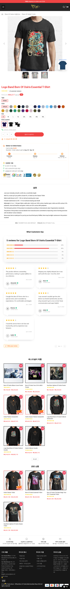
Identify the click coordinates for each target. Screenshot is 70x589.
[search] (64, 7)
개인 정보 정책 (23, 561)
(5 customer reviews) (15, 91)
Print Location (5, 119)
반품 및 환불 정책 (41, 561)
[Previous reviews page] (56, 346)
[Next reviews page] (64, 346)
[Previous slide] (4, 44)
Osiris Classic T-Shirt (9, 492)
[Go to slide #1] (25, 75)
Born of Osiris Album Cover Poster (13, 385)
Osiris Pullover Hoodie (31, 448)
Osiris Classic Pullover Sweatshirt (34, 417)
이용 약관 (22, 558)
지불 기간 (39, 558)
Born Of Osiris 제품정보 (12, 14)
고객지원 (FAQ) (41, 566)
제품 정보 (22, 556)
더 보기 (35, 459)
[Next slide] (66, 44)
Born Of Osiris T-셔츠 (29, 14)
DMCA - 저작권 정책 (24, 563)
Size (2, 114)
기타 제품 (39, 563)
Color (3, 103)
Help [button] (67, 586)
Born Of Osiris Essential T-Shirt (33, 492)
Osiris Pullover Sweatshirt (11, 417)
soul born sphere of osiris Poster (56, 385)
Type (2, 97)
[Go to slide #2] (35, 75)
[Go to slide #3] (44, 75)
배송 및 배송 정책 (41, 556)
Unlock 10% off (3, 581)
